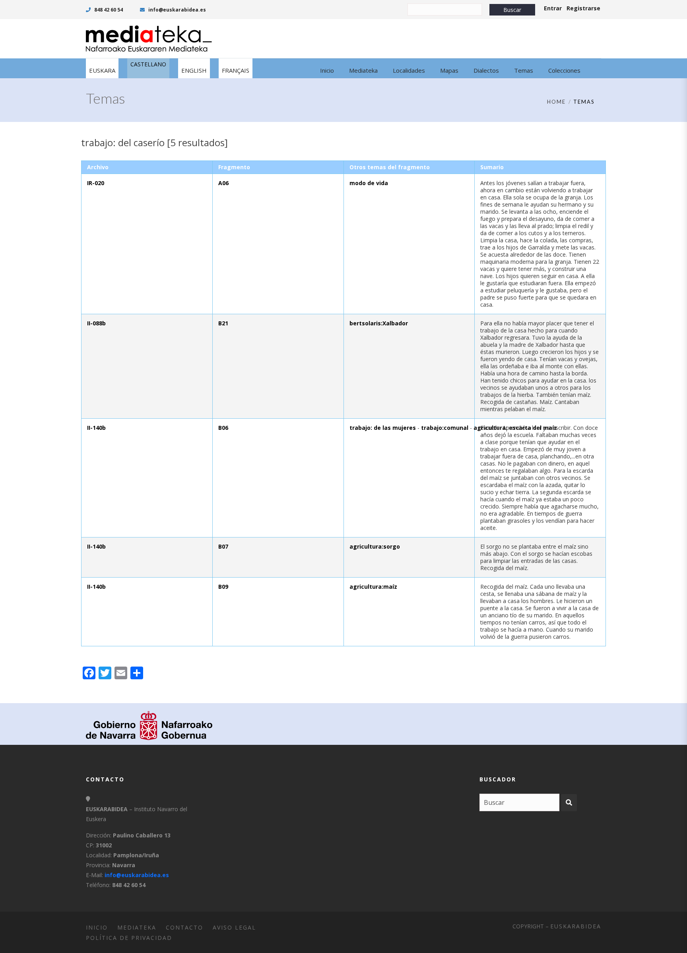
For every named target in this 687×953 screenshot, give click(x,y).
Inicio (97, 927)
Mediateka (136, 927)
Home (556, 102)
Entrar (553, 8)
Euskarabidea (575, 926)
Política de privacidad (129, 937)
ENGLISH (194, 70)
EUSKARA (102, 70)
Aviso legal (234, 927)
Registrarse (583, 8)
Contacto (184, 927)
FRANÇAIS (235, 70)
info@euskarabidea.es (176, 9)
